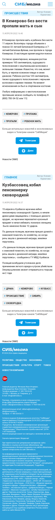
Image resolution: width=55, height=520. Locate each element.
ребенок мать (32, 121)
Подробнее (39, 465)
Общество (21, 360)
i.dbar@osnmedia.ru (15, 405)
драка (9, 288)
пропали (11, 121)
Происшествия (15, 13)
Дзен (30, 150)
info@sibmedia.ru (15, 396)
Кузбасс (45, 288)
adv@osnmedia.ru (9, 411)
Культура (26, 365)
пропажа (31, 114)
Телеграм (30, 140)
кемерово (12, 114)
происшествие (15, 296)
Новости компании (13, 370)
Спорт (37, 365)
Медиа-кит (25, 438)
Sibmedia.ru (30, 450)
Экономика (35, 360)
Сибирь (36, 296)
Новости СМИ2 (10, 159)
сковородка (13, 303)
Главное (11, 177)
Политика (7, 360)
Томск (47, 365)
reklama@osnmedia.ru (31, 409)
